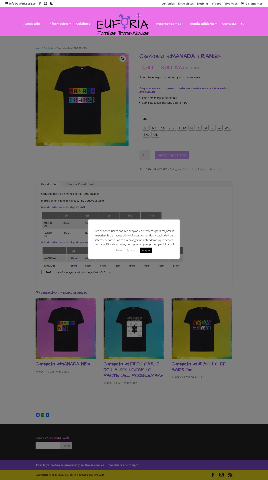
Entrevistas (186, 3)
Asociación (32, 24)
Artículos (168, 3)
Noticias (202, 3)
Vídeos (216, 3)
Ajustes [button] (131, 250)
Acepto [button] (146, 250)
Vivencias (231, 3)
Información (58, 24)
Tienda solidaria (201, 24)
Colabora (83, 24)
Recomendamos (168, 24)
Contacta (229, 24)
